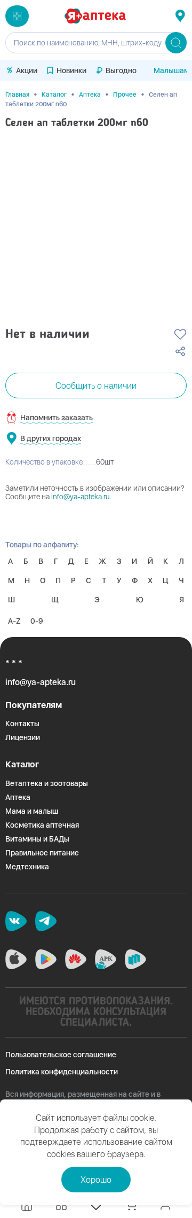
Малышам (171, 70)
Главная (17, 94)
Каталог (54, 94)
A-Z (14, 621)
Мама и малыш (31, 811)
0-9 (36, 621)
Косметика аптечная (42, 825)
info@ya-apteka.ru (80, 496)
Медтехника (27, 866)
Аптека (90, 94)
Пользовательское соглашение (60, 1054)
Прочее (125, 94)
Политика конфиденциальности (61, 1071)
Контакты (22, 723)
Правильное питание (42, 852)
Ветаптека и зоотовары (46, 783)
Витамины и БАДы (37, 839)
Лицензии (22, 737)
